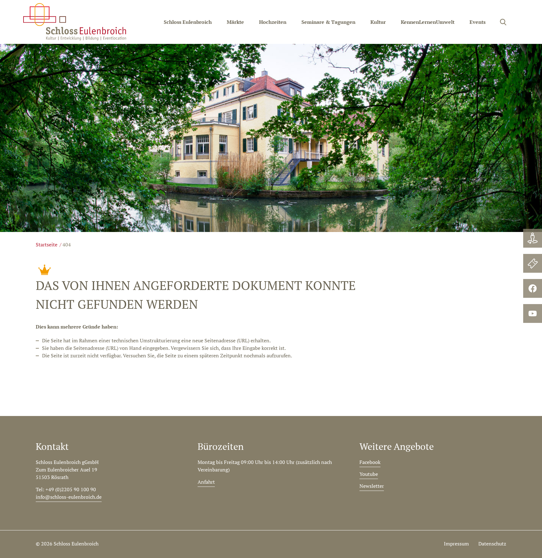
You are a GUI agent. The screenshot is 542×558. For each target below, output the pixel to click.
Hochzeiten (272, 22)
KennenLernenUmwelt (427, 22)
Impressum (456, 543)
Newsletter (371, 485)
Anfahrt (206, 481)
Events (478, 22)
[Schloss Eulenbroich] (74, 21)
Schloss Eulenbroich (188, 22)
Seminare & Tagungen (328, 22)
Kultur (378, 22)
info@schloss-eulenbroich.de (69, 496)
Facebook (369, 462)
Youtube (368, 474)
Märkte (235, 22)
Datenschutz (492, 543)
